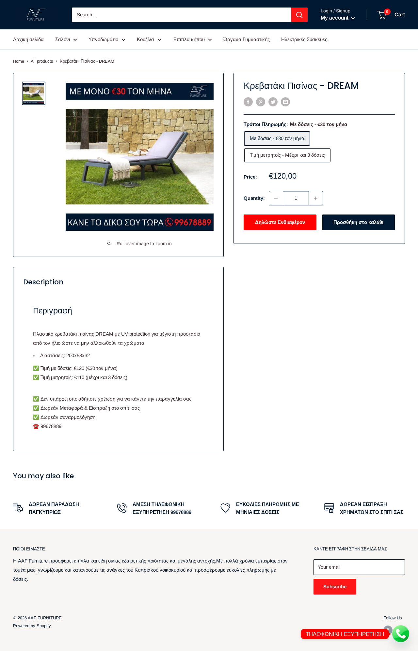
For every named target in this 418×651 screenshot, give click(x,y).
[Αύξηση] (316, 198)
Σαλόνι (62, 39)
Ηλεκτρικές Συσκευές (304, 39)
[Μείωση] (276, 198)
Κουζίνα (145, 39)
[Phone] (401, 634)
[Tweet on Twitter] (273, 101)
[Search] (299, 15)
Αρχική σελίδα (28, 39)
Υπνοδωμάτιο (103, 39)
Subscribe (334, 586)
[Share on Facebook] (248, 101)
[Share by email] (285, 101)
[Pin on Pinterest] (260, 101)
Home (18, 61)
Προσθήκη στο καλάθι (358, 222)
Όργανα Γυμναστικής (246, 39)
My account (335, 18)
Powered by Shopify (32, 625)
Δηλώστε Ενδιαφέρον (280, 222)
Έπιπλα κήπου (189, 39)
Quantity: (254, 198)
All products (42, 61)
